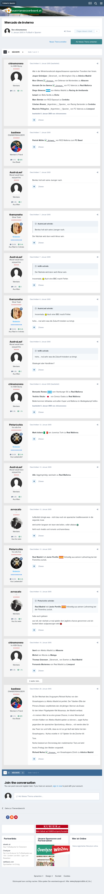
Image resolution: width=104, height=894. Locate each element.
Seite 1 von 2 (33, 52)
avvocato (16, 509)
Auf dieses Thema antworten (86, 41)
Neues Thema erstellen (57, 41)
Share (68, 31)
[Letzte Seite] (23, 52)
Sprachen (38, 876)
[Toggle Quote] (36, 224)
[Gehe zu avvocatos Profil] (16, 523)
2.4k (21, 454)
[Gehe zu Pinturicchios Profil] (16, 438)
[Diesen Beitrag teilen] (97, 63)
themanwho (16, 214)
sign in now (57, 786)
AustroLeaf (16, 172)
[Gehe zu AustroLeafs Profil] (16, 188)
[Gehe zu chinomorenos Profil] (7, 31)
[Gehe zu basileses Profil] (16, 146)
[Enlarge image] (48, 80)
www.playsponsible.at (78, 881)
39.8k (13, 244)
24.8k (13, 454)
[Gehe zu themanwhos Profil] (16, 228)
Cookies (67, 876)
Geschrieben (40, 63)
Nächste (16, 52)
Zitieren (41, 120)
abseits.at (6, 844)
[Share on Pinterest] (16, 817)
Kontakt (58, 876)
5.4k (21, 244)
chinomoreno (21, 29)
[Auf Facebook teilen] (8, 817)
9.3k (13, 90)
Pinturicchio (16, 424)
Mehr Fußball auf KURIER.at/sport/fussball (52, 831)
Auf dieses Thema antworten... (30, 796)
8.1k (14, 159)
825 (20, 159)
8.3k (15, 536)
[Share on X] (3, 817)
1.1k (21, 90)
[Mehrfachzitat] (34, 120)
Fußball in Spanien (33, 32)
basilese (16, 132)
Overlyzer (6, 850)
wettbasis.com (8, 862)
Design (49, 876)
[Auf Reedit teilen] (12, 817)
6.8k (15, 202)
